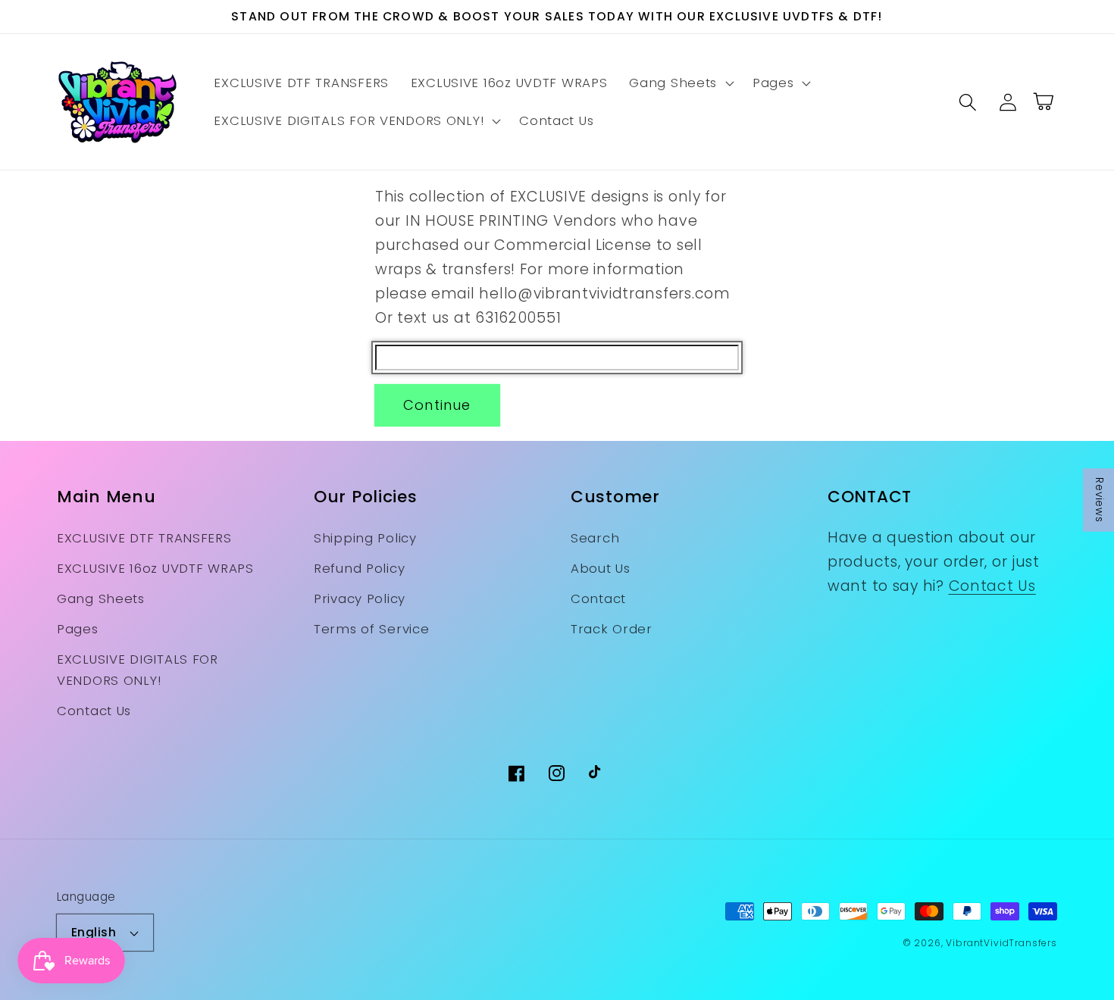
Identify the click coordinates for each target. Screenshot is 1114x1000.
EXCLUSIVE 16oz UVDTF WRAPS (155, 568)
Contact (598, 598)
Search (595, 538)
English (93, 932)
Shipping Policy (365, 538)
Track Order (611, 629)
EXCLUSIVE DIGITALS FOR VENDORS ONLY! (137, 669)
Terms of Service (372, 629)
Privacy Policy (359, 598)
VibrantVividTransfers (1001, 942)
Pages (78, 629)
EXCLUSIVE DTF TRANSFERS (144, 538)
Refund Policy (359, 568)
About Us (601, 568)
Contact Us (94, 711)
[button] (680, 83)
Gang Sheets (101, 598)
